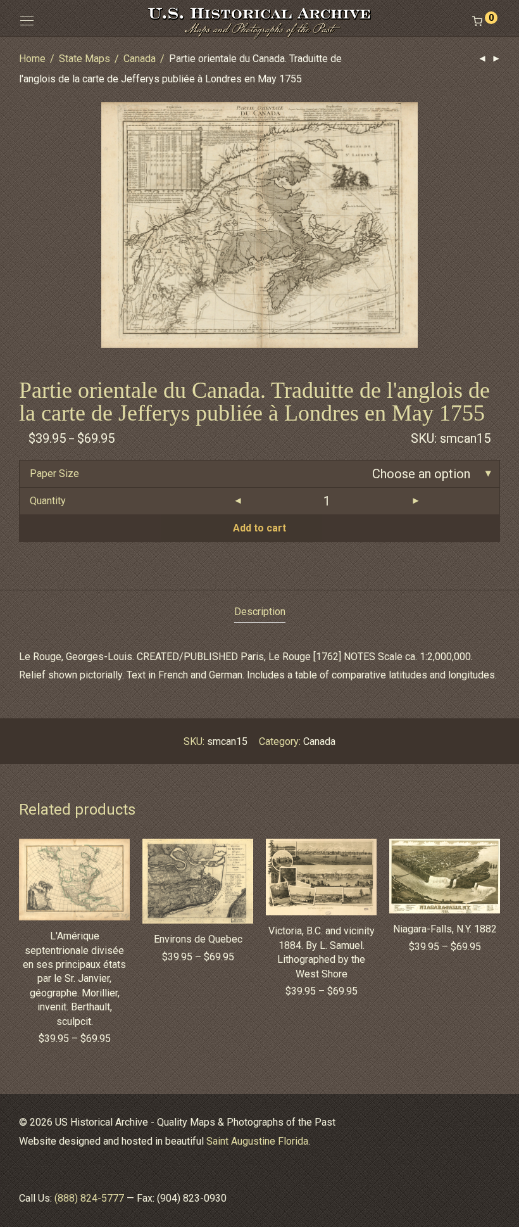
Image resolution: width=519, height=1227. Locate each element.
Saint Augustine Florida (257, 1141)
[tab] (259, 612)
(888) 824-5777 (89, 1198)
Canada (139, 59)
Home (32, 59)
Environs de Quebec (198, 939)
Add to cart (259, 528)
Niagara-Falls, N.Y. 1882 (445, 929)
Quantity (48, 501)
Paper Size (54, 473)
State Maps (84, 59)
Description (259, 612)
